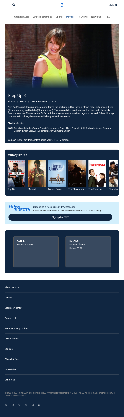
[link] (16, 173)
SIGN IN (113, 4)
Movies (69, 16)
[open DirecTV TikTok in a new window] (39, 405)
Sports (59, 16)
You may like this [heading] (17, 155)
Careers (8, 297)
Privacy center (11, 318)
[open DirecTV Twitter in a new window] (19, 405)
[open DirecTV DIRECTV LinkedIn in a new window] (6, 405)
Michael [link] (32, 189)
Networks (96, 16)
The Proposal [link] (95, 189)
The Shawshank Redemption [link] (83, 189)
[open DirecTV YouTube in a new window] (32, 405)
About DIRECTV (12, 287)
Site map (9, 348)
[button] (7, 4)
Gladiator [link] (113, 189)
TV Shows (82, 16)
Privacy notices (11, 338)
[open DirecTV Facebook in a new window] (12, 405)
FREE (107, 16)
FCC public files (11, 359)
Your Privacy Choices (18, 328)
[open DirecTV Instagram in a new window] (26, 405)
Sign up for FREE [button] (60, 217)
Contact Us (10, 379)
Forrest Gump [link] (55, 189)
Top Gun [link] (12, 189)
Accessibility (10, 369)
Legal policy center (13, 307)
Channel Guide (21, 16)
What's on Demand (42, 16)
